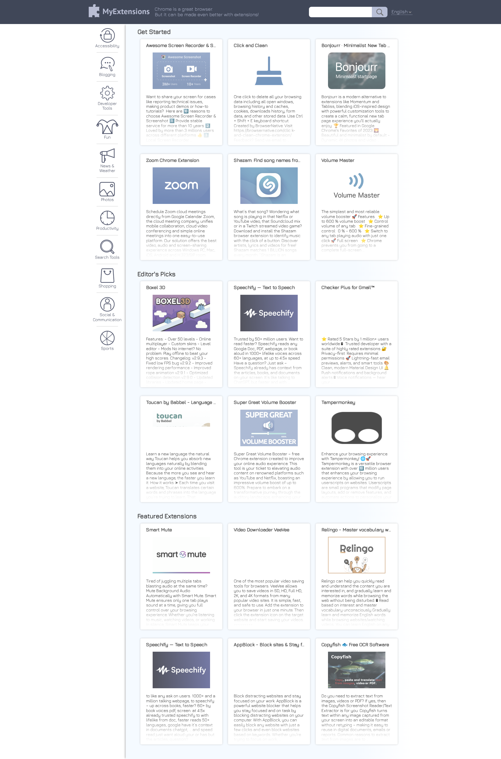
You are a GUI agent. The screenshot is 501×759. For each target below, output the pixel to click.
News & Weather (107, 168)
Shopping (107, 286)
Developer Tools (107, 105)
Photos (107, 199)
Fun (107, 137)
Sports (107, 348)
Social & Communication (107, 317)
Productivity (107, 228)
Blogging (107, 74)
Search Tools (107, 257)
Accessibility (107, 45)
